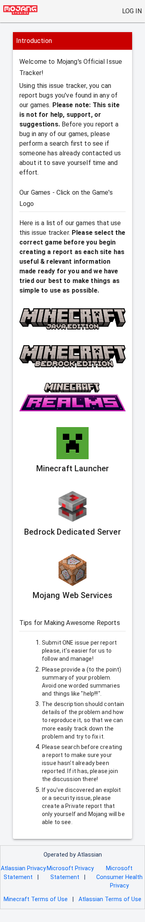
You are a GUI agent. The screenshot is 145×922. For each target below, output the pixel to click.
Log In (132, 11)
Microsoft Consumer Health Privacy (119, 877)
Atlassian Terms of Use (110, 899)
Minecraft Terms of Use (36, 899)
